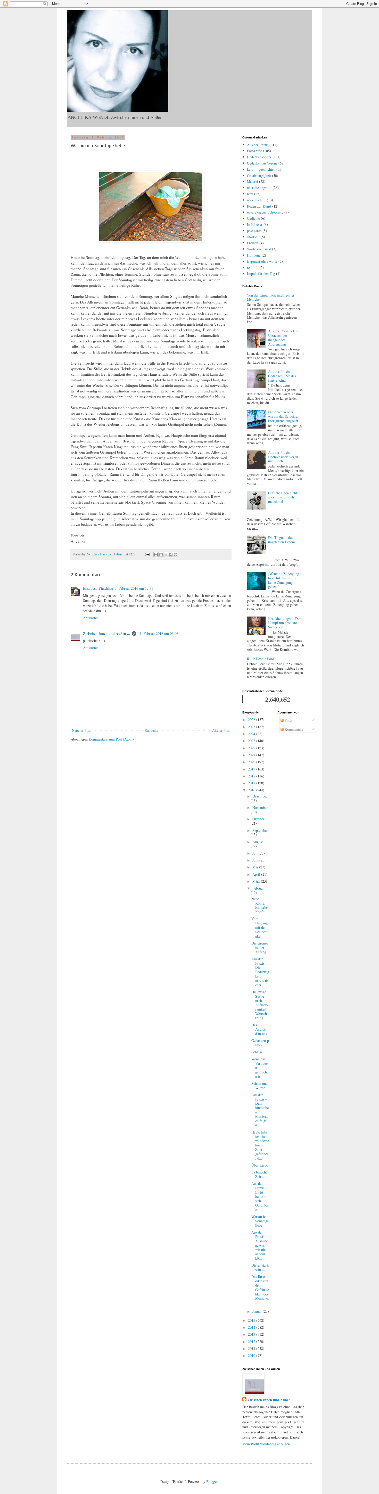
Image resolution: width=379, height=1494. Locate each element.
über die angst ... (259, 187)
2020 (252, 761)
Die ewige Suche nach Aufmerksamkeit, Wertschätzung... (259, 1004)
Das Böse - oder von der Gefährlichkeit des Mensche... (260, 1289)
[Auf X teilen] (165, 554)
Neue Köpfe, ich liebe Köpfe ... (259, 905)
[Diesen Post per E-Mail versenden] (156, 554)
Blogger (212, 1481)
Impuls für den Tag (261, 273)
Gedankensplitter (259, 156)
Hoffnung (254, 255)
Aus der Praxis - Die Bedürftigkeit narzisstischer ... (260, 971)
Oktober (258, 818)
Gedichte (253, 218)
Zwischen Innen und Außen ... (106, 633)
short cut (253, 236)
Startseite (151, 730)
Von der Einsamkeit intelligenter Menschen (270, 297)
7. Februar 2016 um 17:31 (134, 588)
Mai (255, 867)
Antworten (90, 617)
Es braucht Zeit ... (259, 1174)
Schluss (256, 1051)
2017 (252, 783)
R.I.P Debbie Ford (260, 658)
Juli (255, 853)
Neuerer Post (81, 730)
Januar (257, 1311)
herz (250, 193)
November (260, 807)
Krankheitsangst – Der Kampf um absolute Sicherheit (284, 623)
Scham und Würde (259, 1085)
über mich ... (256, 200)
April (256, 874)
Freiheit (252, 242)
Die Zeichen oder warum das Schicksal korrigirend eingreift (283, 416)
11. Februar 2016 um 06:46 (158, 633)
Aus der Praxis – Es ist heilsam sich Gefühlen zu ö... (260, 1196)
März (256, 881)
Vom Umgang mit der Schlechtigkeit (260, 927)
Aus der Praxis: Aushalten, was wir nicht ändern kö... (259, 1245)
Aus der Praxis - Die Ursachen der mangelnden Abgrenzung (283, 337)
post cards (254, 230)
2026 (252, 719)
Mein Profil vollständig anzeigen (266, 1443)
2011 (252, 1348)
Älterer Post (221, 730)
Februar (258, 888)
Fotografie (254, 150)
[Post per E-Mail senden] (146, 554)
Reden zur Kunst (259, 206)
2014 (252, 1327)
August (257, 841)
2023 (252, 740)
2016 (252, 789)
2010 (252, 1355)
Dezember (259, 796)
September (260, 830)
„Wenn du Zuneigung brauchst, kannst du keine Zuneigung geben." (283, 580)
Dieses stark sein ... (260, 1267)
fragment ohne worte (262, 261)
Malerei (252, 181)
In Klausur (254, 224)
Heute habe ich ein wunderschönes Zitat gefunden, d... (260, 1145)
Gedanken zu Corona (262, 163)
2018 (252, 776)
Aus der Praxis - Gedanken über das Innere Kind (282, 376)
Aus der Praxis (257, 144)
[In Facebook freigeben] (170, 554)
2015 (252, 1320)
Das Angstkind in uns (259, 1029)
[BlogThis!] (160, 554)
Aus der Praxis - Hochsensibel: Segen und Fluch (283, 457)
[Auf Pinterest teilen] (175, 554)
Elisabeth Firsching (98, 588)
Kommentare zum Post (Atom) (111, 739)
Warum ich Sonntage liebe (260, 1221)
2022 (252, 747)
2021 (252, 754)
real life (252, 267)
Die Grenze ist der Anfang (259, 947)
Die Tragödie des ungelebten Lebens (281, 539)
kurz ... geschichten (261, 169)
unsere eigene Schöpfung (265, 212)
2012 (252, 1341)
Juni (255, 860)
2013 (252, 1334)
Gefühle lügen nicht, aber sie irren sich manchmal (283, 497)
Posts (288, 720)
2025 (252, 726)
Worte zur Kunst (259, 249)
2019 (252, 769)
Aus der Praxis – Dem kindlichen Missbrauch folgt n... (260, 1110)
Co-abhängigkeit (259, 175)
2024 (252, 733)
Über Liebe (259, 1165)
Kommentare (293, 729)
